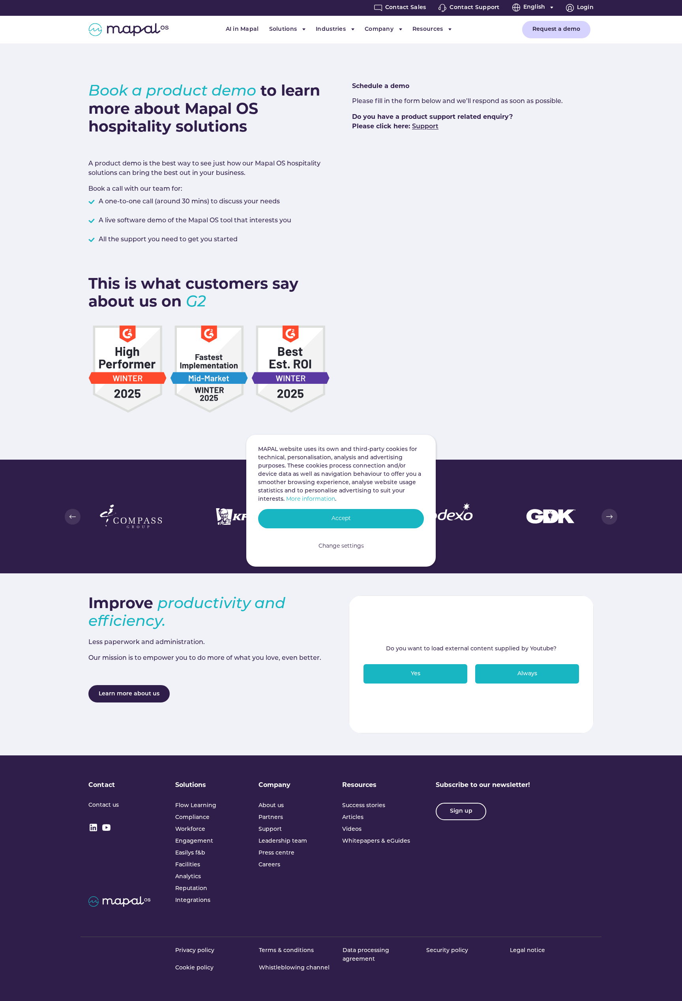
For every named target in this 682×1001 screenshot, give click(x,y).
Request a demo (556, 29)
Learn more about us (129, 694)
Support (425, 127)
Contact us (103, 805)
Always (527, 674)
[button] (73, 516)
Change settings (341, 546)
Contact (101, 785)
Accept (341, 519)
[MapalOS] (128, 30)
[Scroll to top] (664, 983)
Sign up (461, 811)
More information (310, 499)
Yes (415, 674)
